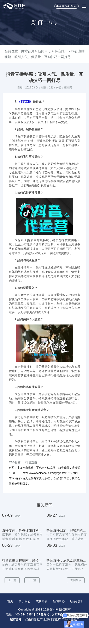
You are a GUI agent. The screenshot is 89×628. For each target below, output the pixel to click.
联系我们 (76, 601)
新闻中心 (44, 51)
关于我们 (24, 601)
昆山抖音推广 (34, 619)
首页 (10, 601)
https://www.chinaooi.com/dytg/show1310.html (50, 472)
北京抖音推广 (52, 619)
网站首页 (27, 51)
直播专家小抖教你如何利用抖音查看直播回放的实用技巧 (22, 530)
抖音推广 (61, 51)
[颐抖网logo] (14, 6)
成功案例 (41, 601)
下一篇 (32, 580)
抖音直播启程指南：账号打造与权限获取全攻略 (22, 560)
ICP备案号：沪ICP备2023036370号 (59, 614)
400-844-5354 (67, 6)
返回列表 (75, 580)
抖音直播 (25, 101)
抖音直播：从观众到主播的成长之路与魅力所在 (67, 560)
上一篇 (12, 580)
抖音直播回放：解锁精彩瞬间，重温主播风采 (67, 530)
